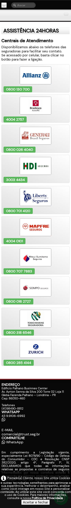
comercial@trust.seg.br (21, 434)
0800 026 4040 (19, 149)
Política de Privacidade (47, 498)
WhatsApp (14, 442)
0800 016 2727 (18, 301)
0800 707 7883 (19, 271)
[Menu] (66, 14)
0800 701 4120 (18, 211)
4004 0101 (14, 241)
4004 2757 (15, 119)
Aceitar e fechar (35, 502)
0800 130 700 (18, 89)
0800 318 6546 (18, 332)
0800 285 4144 (18, 362)
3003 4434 (15, 179)
